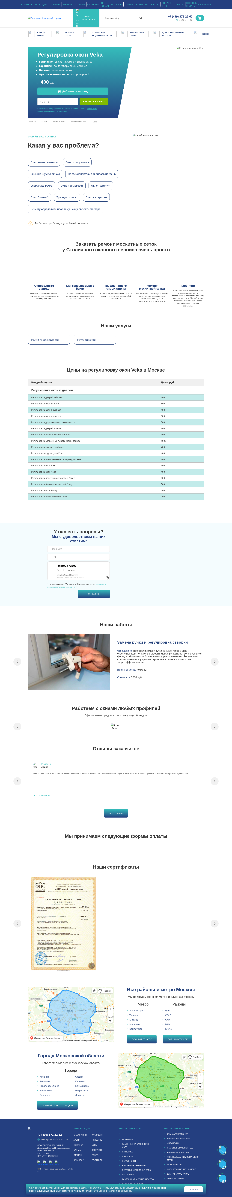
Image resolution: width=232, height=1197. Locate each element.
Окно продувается (77, 162)
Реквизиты (204, 4)
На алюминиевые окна (134, 1165)
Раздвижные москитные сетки (138, 1179)
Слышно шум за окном (45, 174)
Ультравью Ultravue (178, 1174)
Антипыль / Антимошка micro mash (183, 1158)
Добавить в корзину (75, 91)
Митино (133, 1019)
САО (167, 1019)
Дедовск (79, 1095)
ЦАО (167, 1010)
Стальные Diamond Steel (180, 1147)
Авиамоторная (137, 1010)
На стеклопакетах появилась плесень (92, 174)
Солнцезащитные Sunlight (181, 1169)
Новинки (55, 4)
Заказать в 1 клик (94, 101)
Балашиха (44, 1081)
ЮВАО (168, 1028)
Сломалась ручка (41, 185)
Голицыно (44, 1095)
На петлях (127, 1151)
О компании (29, 4)
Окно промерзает (72, 185)
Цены (129, 4)
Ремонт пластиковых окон (45, 339)
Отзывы (80, 4)
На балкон (127, 1156)
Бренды (67, 4)
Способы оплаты (191, 4)
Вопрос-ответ (167, 4)
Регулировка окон (86, 339)
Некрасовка (81, 1090)
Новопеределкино (49, 1085)
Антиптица (173, 1143)
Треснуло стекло (67, 197)
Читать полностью (41, 795)
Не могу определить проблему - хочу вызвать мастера (65, 209)
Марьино (134, 1024)
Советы (179, 4)
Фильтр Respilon (175, 1178)
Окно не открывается (44, 162)
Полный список (142, 1039)
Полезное (117, 4)
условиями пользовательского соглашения (76, 585)
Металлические (175, 1164)
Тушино (133, 1015)
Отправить (94, 594)
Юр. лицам (105, 4)
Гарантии (154, 4)
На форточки (129, 1161)
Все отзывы (116, 813)
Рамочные (127, 1139)
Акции (43, 4)
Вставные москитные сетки (137, 1170)
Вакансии (92, 4)
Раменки (44, 1076)
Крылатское (135, 1028)
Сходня (79, 1076)
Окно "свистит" (101, 185)
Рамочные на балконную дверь (135, 1146)
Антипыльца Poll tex (178, 1152)
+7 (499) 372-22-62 (180, 16)
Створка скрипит (96, 197)
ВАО (167, 1024)
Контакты (142, 4)
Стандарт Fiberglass (177, 1134)
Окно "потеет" (39, 197)
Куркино (79, 1081)
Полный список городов (57, 1105)
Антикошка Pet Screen (178, 1138)
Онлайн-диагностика (42, 136)
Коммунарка (82, 1085)
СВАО (168, 1015)
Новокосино (45, 1090)
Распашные (128, 1174)
